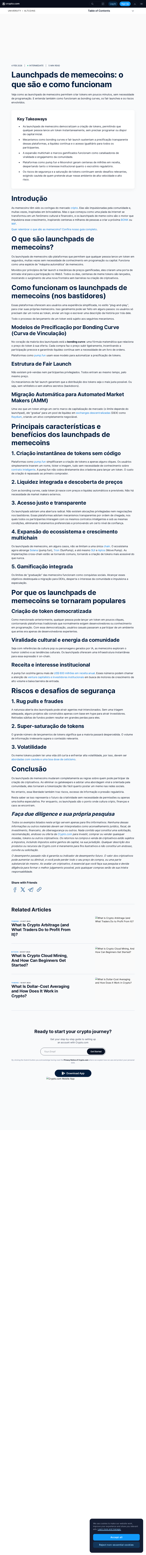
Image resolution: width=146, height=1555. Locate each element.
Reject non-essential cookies (116, 1544)
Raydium (16, 416)
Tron (56, 550)
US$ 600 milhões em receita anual (74, 673)
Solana (34, 550)
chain (107, 546)
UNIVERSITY (14, 11)
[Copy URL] (39, 889)
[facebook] (15, 889)
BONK (124, 219)
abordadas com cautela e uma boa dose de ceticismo (43, 759)
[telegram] (30, 889)
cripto (74, 207)
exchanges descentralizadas (93, 412)
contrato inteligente (23, 469)
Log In (113, 4)
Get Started (96, 1051)
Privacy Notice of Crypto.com (76, 1060)
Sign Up (125, 4)
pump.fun (40, 355)
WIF (13, 223)
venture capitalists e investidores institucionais (56, 677)
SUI (93, 550)
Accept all (116, 1537)
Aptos (101, 550)
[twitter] (22, 889)
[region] (116, 1536)
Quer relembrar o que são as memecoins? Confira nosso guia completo (54, 229)
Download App (75, 1073)
